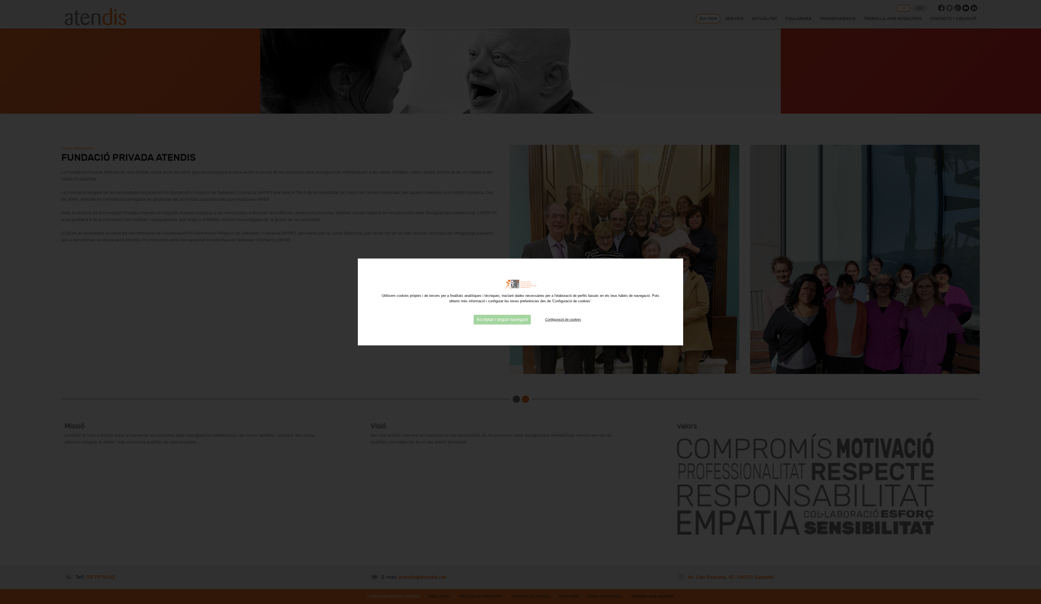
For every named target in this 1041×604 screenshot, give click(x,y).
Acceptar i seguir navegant (502, 319)
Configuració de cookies (563, 319)
